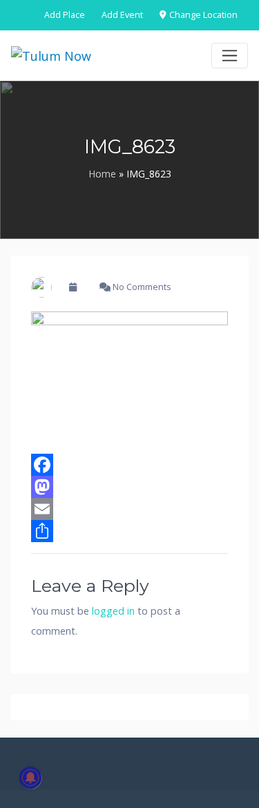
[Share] (129, 531)
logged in (113, 610)
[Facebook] (129, 465)
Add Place (64, 15)
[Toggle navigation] (229, 55)
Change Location (202, 15)
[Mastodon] (129, 487)
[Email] (129, 509)
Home (102, 173)
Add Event (122, 15)
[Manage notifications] (30, 778)
